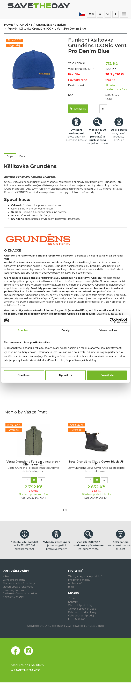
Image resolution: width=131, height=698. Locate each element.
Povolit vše (107, 374)
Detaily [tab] (65, 330)
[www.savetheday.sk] (82, 14)
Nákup (6, 576)
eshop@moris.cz (24, 548)
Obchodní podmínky (80, 605)
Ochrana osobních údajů (82, 608)
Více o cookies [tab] (108, 330)
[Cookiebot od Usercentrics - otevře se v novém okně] (112, 320)
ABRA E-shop (96, 625)
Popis (10, 156)
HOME (8, 24)
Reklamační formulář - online (20, 593)
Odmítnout (24, 374)
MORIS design (76, 619)
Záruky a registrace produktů (85, 576)
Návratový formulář (14, 590)
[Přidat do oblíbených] (103, 108)
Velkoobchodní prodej (81, 615)
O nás (71, 598)
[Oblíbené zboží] (100, 14)
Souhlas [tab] (23, 330)
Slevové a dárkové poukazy (19, 583)
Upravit (63, 374)
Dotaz (23, 156)
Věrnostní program (14, 579)
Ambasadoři (75, 583)
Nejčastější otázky (13, 596)
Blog (71, 586)
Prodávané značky (79, 579)
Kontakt (73, 601)
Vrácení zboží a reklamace (18, 586)
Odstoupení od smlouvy (82, 612)
